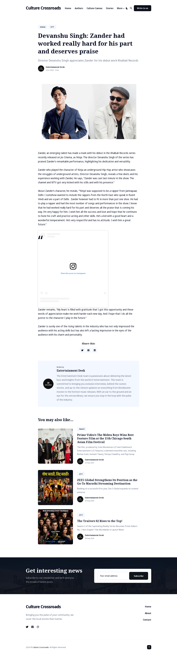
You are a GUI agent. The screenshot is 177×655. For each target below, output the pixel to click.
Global (42, 27)
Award (81, 429)
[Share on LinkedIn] (94, 350)
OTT (52, 27)
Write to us (142, 8)
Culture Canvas (94, 8)
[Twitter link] (27, 627)
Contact (147, 619)
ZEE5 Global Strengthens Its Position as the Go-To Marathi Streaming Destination (107, 481)
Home (68, 8)
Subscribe (138, 576)
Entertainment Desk (55, 67)
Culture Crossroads (43, 8)
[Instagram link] (38, 627)
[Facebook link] (32, 627)
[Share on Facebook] (88, 350)
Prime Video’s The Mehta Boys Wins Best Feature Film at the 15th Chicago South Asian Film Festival (105, 438)
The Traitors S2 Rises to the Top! (99, 521)
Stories (109, 8)
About (148, 613)
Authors (79, 8)
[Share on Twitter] (82, 350)
